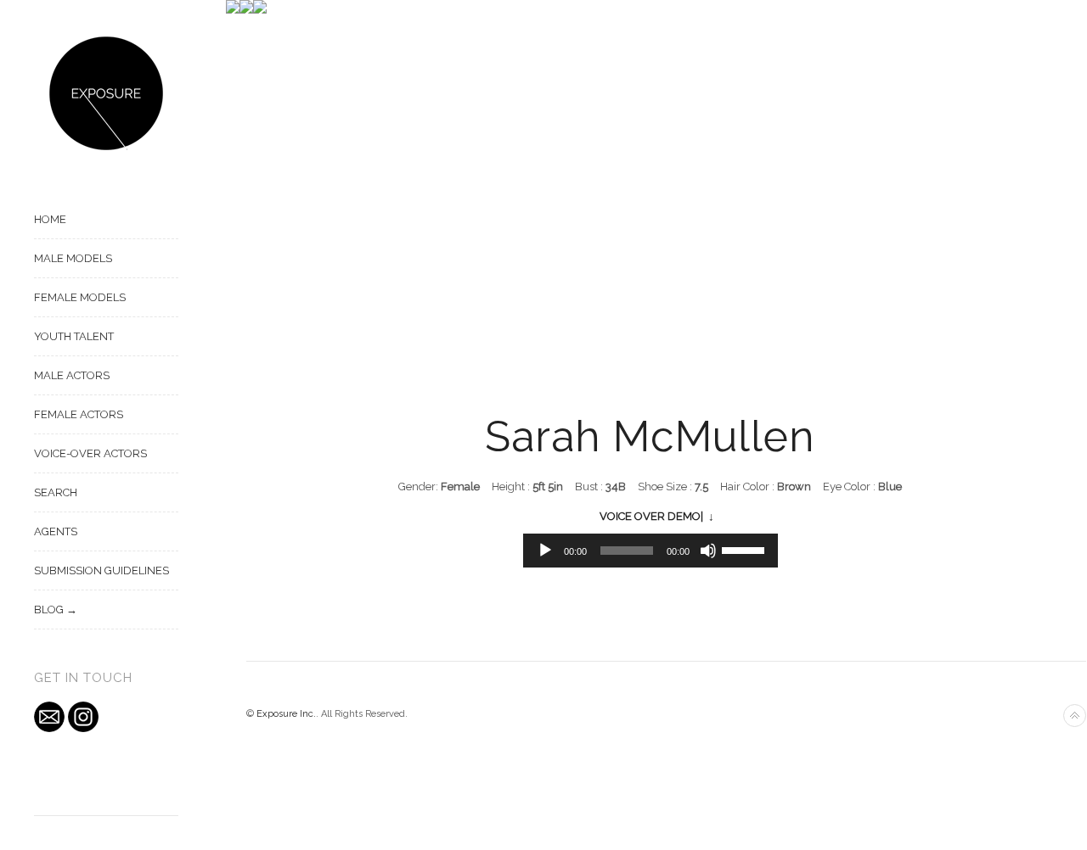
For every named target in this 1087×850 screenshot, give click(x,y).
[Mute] (708, 550)
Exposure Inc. (286, 713)
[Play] (545, 550)
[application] (650, 551)
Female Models (80, 297)
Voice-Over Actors (90, 453)
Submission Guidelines (101, 570)
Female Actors (78, 414)
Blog (49, 609)
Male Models (73, 258)
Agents (55, 531)
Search (55, 492)
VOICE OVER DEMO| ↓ (657, 516)
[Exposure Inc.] (106, 93)
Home (50, 219)
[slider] (745, 549)
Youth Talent (74, 336)
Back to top (1074, 715)
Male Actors (72, 375)
